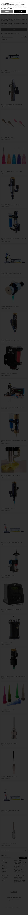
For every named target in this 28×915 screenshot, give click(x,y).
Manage (7, 11)
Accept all (20, 11)
